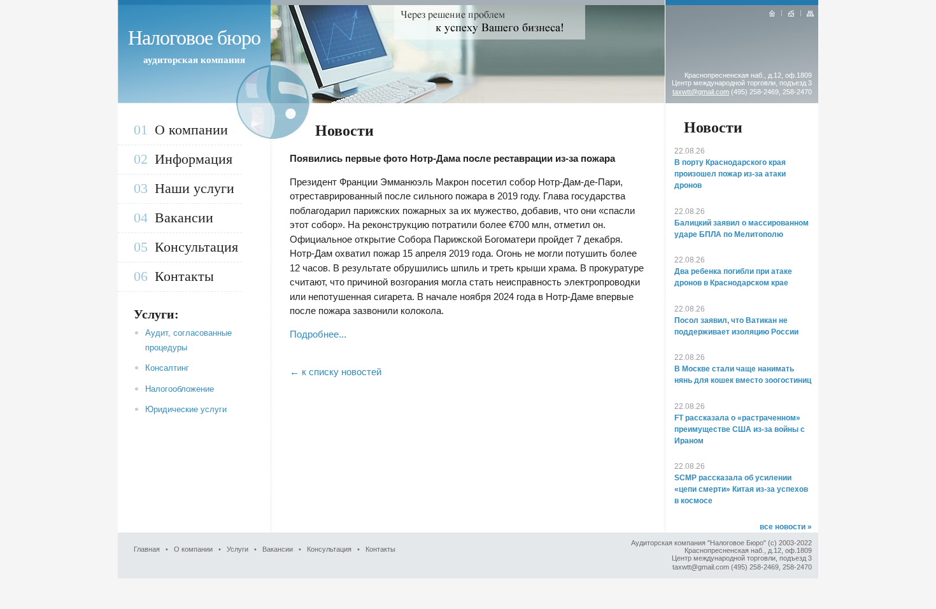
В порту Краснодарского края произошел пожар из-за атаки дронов (730, 174)
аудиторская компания (194, 60)
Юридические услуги (186, 409)
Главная (147, 549)
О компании (191, 130)
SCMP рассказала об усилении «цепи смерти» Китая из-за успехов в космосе (741, 489)
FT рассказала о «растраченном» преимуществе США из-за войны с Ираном (739, 429)
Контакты (184, 276)
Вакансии (184, 218)
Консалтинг (167, 368)
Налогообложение (179, 389)
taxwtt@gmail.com (700, 92)
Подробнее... (318, 334)
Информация (193, 159)
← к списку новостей (335, 371)
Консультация (196, 247)
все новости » (786, 526)
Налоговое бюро (194, 37)
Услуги (237, 549)
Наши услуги (194, 188)
